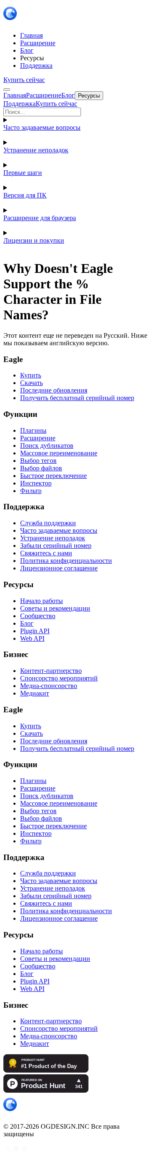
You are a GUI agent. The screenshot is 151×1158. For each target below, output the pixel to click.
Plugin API (34, 630)
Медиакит (34, 693)
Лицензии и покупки (33, 240)
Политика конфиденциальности (66, 560)
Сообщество (37, 615)
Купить (30, 375)
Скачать (31, 382)
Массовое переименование (58, 453)
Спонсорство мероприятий (59, 678)
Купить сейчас (24, 79)
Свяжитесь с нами (46, 553)
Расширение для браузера (39, 217)
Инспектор (36, 483)
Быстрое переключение (53, 475)
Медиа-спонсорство (48, 685)
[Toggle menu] (6, 89)
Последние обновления (53, 390)
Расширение (37, 438)
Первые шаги (22, 172)
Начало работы (41, 600)
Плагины (33, 430)
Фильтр (31, 490)
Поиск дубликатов (46, 445)
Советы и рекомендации (55, 608)
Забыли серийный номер (55, 545)
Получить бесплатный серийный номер (77, 397)
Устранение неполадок (35, 150)
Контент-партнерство (51, 670)
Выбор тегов (38, 460)
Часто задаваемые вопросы (42, 127)
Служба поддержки (48, 522)
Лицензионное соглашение (59, 568)
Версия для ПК (25, 195)
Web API (32, 638)
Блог (27, 623)
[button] (75, 112)
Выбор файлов (41, 468)
